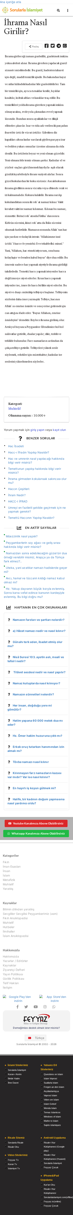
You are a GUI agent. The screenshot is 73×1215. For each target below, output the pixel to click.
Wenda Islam (50, 1108)
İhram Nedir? (17, 495)
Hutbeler (8, 927)
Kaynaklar (9, 965)
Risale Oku (13, 1147)
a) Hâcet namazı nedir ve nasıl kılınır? (39, 631)
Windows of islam (52, 1116)
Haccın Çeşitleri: (19, 489)
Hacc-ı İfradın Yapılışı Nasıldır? (28, 452)
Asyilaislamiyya (51, 1091)
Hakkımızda (11, 956)
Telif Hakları (11, 983)
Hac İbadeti (16, 446)
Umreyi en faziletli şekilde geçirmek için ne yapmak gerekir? (37, 509)
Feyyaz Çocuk (51, 1167)
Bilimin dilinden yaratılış (18, 909)
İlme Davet (13, 1083)
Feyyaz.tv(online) (52, 1201)
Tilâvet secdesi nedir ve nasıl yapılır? (39, 672)
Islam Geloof (50, 1104)
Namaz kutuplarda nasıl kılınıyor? (36, 683)
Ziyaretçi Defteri (14, 969)
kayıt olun (59, 429)
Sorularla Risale (15, 1142)
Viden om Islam (51, 1099)
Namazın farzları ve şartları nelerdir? (38, 619)
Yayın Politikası (13, 974)
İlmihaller (9, 931)
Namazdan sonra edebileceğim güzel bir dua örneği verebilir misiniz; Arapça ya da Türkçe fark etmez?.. (35, 557)
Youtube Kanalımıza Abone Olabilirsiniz (38, 823)
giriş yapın (37, 429)
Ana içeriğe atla (10, 2)
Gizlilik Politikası (13, 978)
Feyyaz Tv (13, 1160)
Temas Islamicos (52, 1112)
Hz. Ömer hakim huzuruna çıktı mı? (37, 735)
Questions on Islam (53, 1074)
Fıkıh (6, 862)
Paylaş (35, 46)
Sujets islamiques (52, 1125)
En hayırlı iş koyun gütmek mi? (34, 788)
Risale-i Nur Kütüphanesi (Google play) (54, 1146)
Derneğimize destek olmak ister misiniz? (36, 1027)
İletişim (7, 987)
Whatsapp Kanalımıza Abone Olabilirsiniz (38, 833)
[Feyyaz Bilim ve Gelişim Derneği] (36, 1020)
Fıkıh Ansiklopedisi (15, 918)
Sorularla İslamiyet (17, 1070)
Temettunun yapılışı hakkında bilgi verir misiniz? (34, 470)
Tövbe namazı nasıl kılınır (31, 762)
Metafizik (9, 880)
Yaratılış (8, 888)
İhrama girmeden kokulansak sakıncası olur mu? (37, 480)
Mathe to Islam (51, 1121)
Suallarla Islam (51, 1083)
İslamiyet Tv (14, 1168)
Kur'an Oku (49, 1185)
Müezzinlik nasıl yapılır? (22, 536)
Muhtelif (14, 409)
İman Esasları (11, 866)
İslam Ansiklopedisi (15, 936)
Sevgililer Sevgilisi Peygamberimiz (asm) (30, 913)
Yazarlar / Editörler (15, 961)
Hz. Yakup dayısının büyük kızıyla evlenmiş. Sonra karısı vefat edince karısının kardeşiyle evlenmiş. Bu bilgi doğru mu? (34, 592)
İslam (6, 875)
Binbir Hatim (14, 1078)
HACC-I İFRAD (17, 501)
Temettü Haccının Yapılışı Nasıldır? (31, 517)
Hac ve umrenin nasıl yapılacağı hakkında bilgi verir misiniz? (36, 460)
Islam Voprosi (50, 1078)
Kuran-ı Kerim (14, 1074)
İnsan (6, 871)
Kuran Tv (12, 1164)
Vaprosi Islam (50, 1095)
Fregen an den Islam (54, 1087)
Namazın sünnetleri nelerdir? (33, 694)
